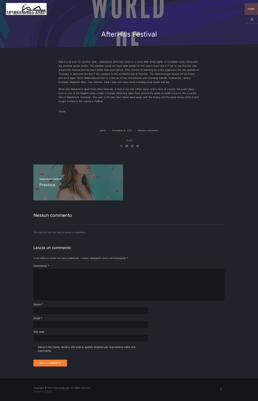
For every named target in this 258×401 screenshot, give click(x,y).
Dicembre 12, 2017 (122, 130)
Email (37, 318)
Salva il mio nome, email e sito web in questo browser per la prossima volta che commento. (86, 349)
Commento (41, 265)
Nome (38, 304)
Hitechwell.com (61, 387)
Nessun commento (148, 130)
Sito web (38, 331)
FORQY (48, 391)
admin (103, 130)
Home (251, 9)
